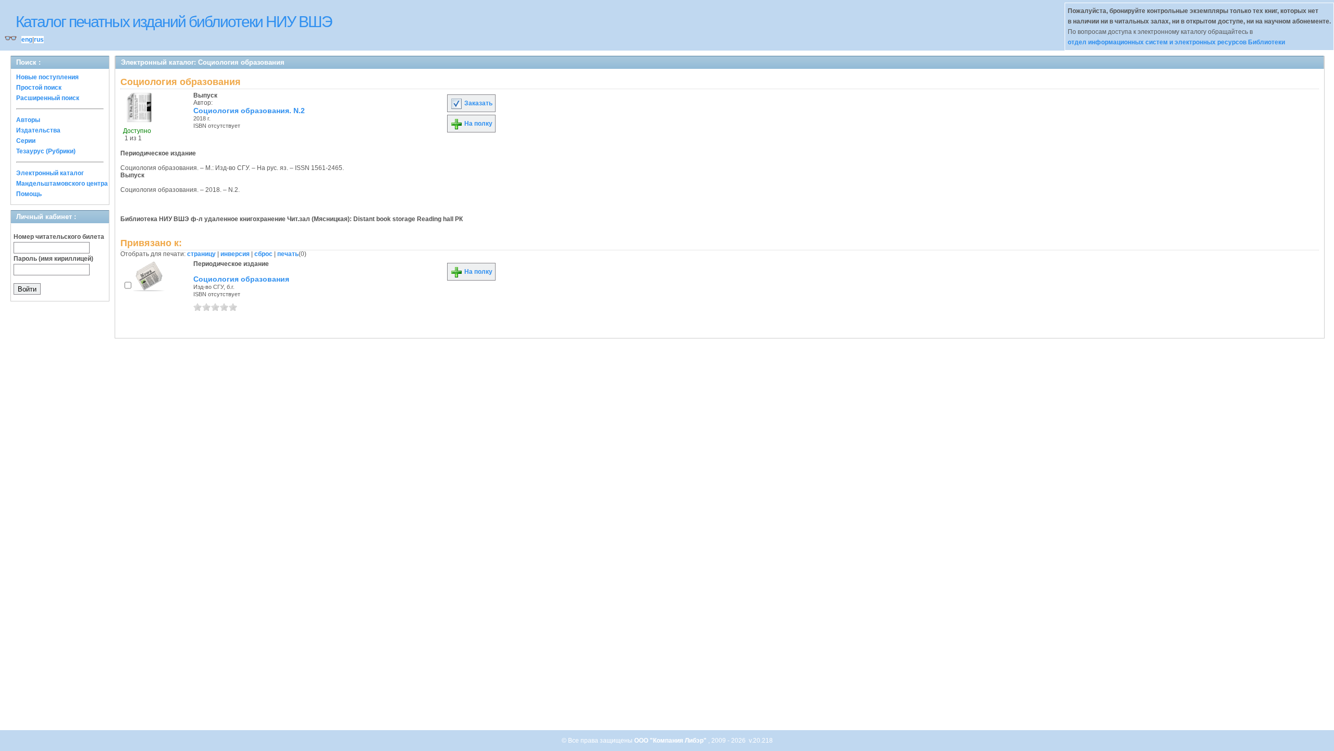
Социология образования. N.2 (249, 110)
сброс (263, 254)
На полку (477, 123)
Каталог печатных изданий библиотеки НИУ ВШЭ (174, 21)
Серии (25, 140)
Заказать (477, 103)
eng (26, 39)
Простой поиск (38, 87)
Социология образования (241, 279)
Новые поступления (47, 77)
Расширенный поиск (47, 98)
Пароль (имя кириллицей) (53, 258)
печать (288, 254)
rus (39, 39)
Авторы (28, 120)
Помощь (29, 194)
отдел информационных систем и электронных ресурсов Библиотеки (1176, 42)
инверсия (235, 254)
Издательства (38, 130)
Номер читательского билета (59, 236)
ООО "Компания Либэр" (671, 740)
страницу (201, 254)
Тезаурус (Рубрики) (46, 151)
